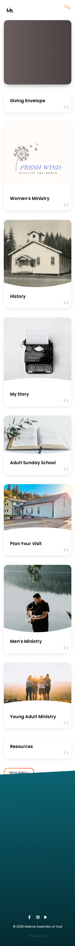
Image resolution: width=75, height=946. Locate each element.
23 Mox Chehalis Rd (37, 877)
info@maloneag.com (37, 812)
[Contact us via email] (37, 790)
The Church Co (37, 935)
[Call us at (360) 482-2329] (37, 823)
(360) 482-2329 (37, 844)
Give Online (37, 910)
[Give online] (37, 888)
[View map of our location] (37, 856)
